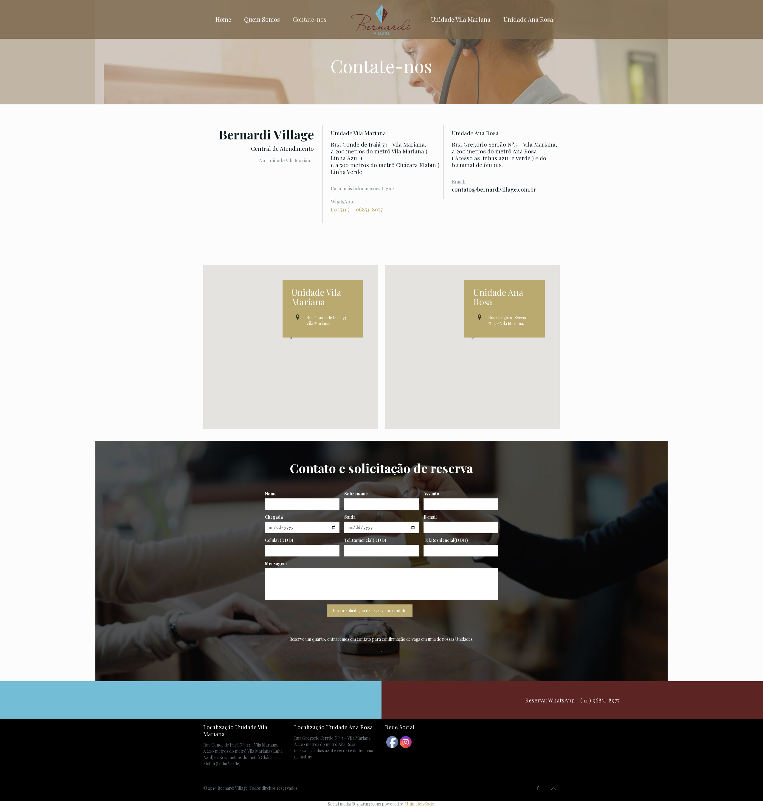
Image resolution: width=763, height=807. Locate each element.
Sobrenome (356, 494)
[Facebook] (538, 788)
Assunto (431, 494)
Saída (350, 517)
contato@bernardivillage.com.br (494, 189)
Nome (271, 494)
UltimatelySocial (420, 804)
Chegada (274, 517)
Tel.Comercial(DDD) (365, 540)
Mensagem (276, 563)
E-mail (430, 517)
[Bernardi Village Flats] (381, 19)
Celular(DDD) (279, 540)
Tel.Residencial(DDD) (446, 540)
